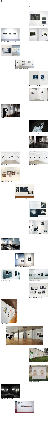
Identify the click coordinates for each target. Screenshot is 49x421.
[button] (1, 1)
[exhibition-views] (10, 34)
